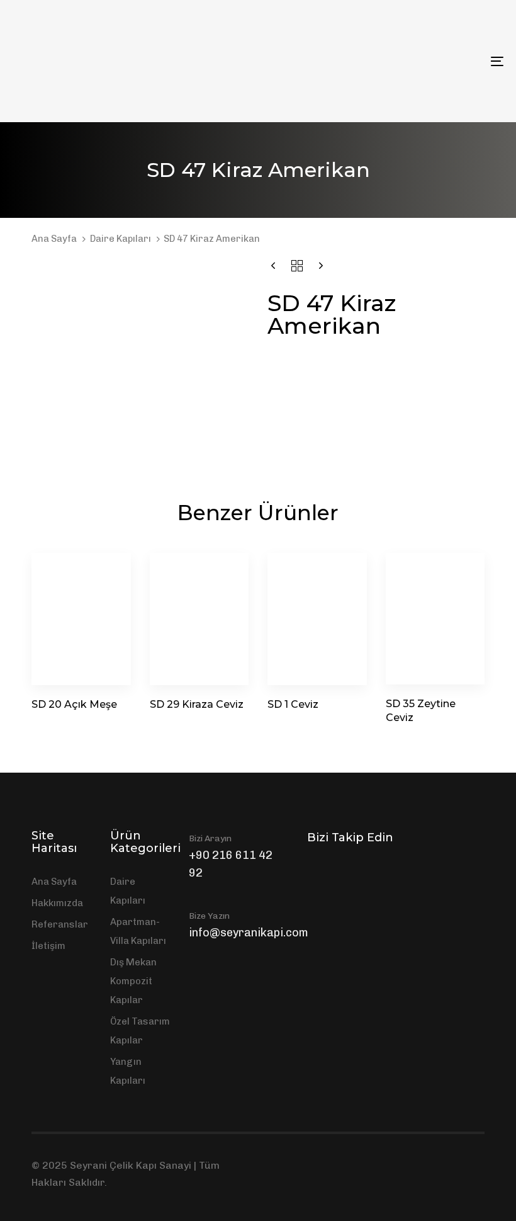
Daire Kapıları (120, 238)
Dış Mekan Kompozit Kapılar (133, 981)
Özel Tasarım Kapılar (140, 1031)
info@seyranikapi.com (248, 933)
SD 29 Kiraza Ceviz (197, 704)
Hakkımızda (57, 903)
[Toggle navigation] (421, 61)
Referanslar (59, 924)
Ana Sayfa (54, 238)
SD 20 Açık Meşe (74, 704)
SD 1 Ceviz (292, 704)
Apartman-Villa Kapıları (138, 931)
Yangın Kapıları (127, 1071)
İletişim (48, 945)
